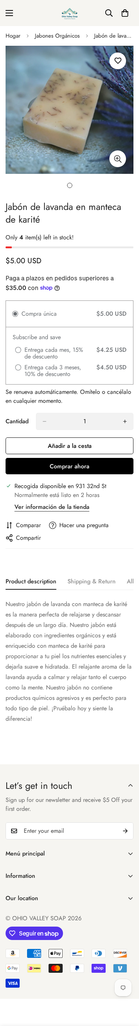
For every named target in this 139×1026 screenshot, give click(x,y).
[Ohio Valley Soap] (69, 13)
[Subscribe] (125, 830)
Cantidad (17, 421)
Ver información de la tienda (51, 507)
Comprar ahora (69, 466)
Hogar (13, 36)
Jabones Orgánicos (57, 36)
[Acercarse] (117, 158)
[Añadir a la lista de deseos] (117, 60)
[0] (124, 13)
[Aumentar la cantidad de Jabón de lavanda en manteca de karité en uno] (125, 421)
